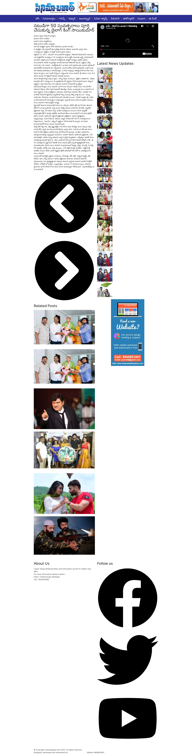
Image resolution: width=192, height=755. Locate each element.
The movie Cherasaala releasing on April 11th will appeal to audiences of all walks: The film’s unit (136, 224)
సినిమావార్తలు (49, 18)
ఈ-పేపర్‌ (153, 18)
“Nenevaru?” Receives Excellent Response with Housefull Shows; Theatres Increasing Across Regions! (61, 346)
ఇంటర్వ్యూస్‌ (85, 18)
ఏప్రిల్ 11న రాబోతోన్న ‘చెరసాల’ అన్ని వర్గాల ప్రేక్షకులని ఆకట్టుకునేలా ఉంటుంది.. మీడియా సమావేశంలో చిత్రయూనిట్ (135, 239)
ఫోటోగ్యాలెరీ (128, 18)
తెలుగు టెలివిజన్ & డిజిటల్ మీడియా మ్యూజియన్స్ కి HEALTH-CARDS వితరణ (135, 177)
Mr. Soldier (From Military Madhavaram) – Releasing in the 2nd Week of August (134, 146)
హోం (37, 18)
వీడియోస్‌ (115, 18)
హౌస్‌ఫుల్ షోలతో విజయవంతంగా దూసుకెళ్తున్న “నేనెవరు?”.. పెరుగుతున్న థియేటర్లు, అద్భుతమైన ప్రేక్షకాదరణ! (134, 86)
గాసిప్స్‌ (62, 18)
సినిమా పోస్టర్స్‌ (101, 18)
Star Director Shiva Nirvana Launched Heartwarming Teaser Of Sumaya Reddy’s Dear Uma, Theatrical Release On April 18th (135, 254)
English (141, 18)
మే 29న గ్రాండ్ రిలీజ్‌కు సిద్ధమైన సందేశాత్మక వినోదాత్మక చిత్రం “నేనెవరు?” (62, 430)
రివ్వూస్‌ (72, 18)
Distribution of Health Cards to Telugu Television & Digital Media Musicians (133, 161)
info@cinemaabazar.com (76, 574)
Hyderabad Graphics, (77, 752)
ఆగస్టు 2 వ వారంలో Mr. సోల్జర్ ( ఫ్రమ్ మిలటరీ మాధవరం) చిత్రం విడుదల (62, 515)
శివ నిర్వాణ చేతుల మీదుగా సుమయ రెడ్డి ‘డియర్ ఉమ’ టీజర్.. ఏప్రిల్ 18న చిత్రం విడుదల (136, 268)
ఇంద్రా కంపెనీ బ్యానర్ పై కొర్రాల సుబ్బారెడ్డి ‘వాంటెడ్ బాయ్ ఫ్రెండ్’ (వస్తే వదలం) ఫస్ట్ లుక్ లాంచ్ (134, 115)
